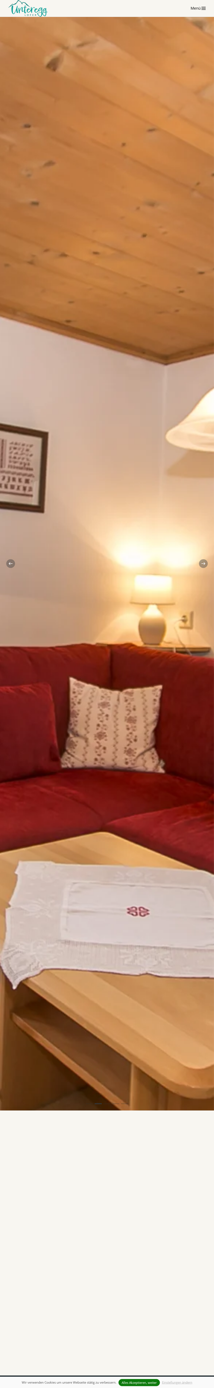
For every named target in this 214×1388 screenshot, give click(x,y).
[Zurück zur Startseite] (28, 8)
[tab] (89, 1103)
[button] (198, 8)
